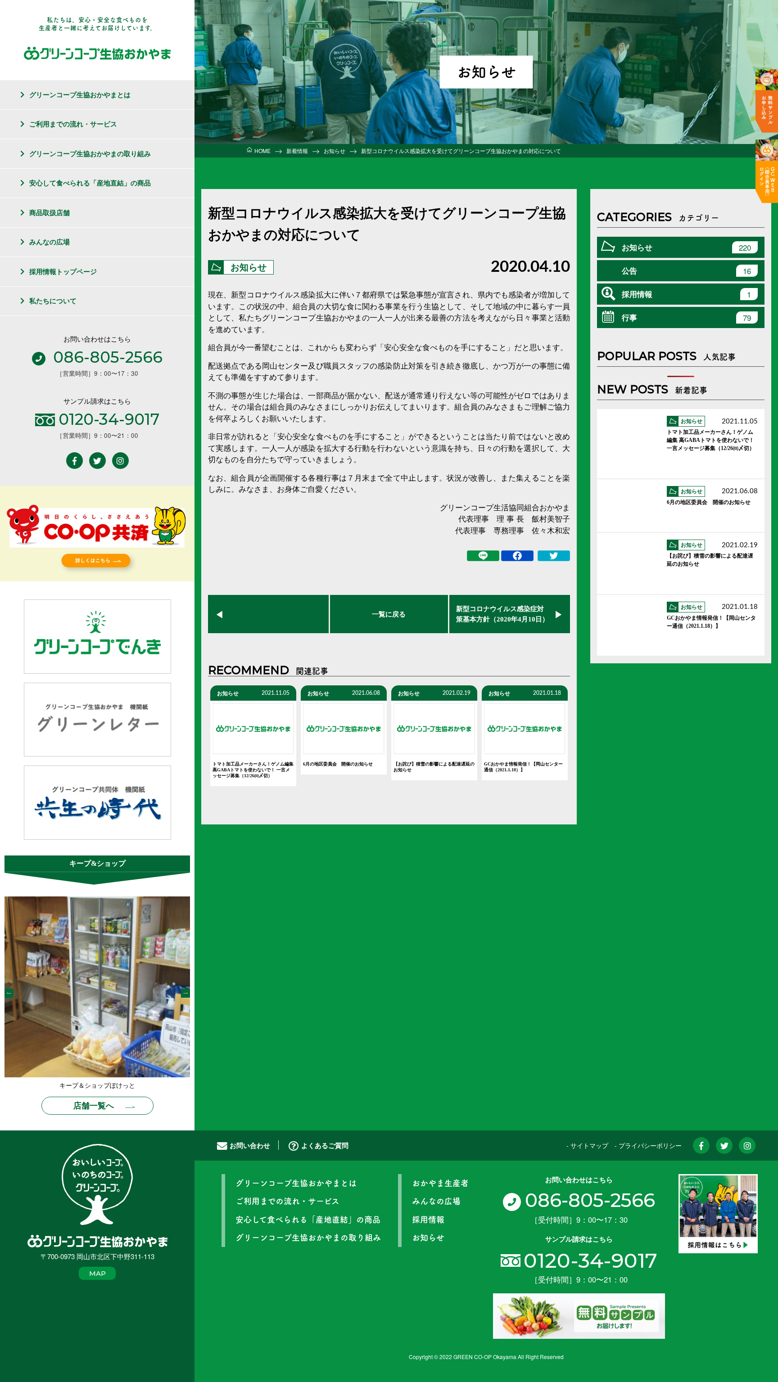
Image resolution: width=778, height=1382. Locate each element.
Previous (9, 993)
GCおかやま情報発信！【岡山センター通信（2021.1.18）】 (523, 766)
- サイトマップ (587, 1145)
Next (185, 993)
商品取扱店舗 (49, 212)
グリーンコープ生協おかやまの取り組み (90, 153)
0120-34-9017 (590, 1260)
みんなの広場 (49, 242)
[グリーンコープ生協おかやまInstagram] (120, 460)
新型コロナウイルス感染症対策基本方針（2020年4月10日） (502, 614)
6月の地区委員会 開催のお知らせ (338, 763)
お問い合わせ (250, 1145)
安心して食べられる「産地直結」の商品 (90, 183)
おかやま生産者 (440, 1183)
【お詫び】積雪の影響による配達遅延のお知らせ (434, 766)
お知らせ (249, 267)
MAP (97, 1273)
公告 (686, 270)
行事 (686, 317)
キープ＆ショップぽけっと (97, 1085)
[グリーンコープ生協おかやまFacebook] (74, 460)
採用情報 (686, 294)
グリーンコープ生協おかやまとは (80, 94)
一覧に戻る (389, 614)
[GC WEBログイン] (766, 171)
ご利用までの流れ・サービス (73, 124)
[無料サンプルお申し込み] (766, 101)
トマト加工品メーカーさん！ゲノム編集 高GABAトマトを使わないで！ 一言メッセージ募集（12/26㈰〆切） (253, 769)
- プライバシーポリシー (648, 1145)
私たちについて (53, 301)
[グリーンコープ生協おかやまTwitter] (97, 460)
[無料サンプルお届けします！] (579, 1314)
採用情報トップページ (63, 271)
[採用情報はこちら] (718, 1212)
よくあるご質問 (324, 1145)
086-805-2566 (590, 1200)
